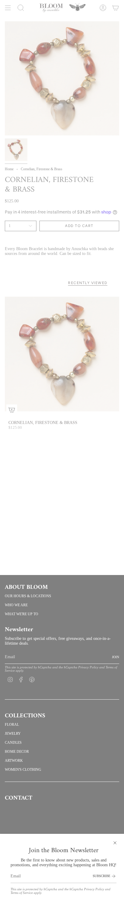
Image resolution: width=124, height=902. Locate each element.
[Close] (115, 843)
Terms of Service (22, 892)
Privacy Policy (94, 889)
